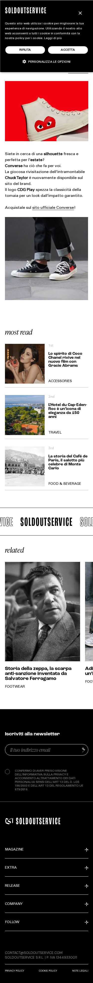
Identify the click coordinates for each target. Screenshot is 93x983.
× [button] (80, 13)
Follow (12, 922)
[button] (47, 61)
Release (12, 886)
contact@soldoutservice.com (33, 952)
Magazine (14, 849)
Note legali (80, 970)
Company (14, 904)
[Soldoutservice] (9, 821)
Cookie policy (48, 970)
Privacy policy (14, 970)
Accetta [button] (68, 49)
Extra (11, 868)
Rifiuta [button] (25, 49)
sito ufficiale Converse (53, 208)
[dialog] (46, 36)
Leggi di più (53, 38)
